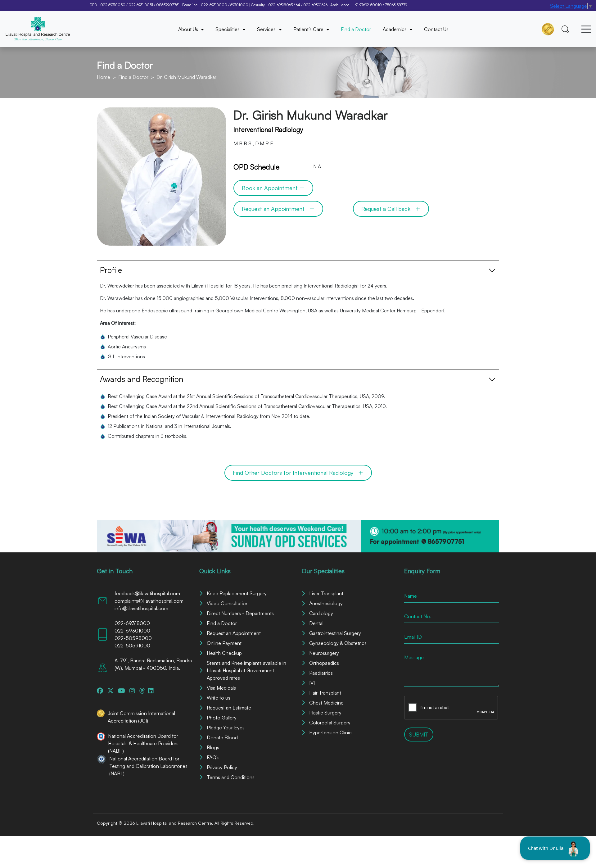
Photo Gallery (222, 717)
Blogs (213, 747)
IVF (312, 683)
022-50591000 (132, 645)
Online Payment (224, 643)
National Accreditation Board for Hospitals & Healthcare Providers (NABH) (143, 743)
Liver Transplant (326, 593)
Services (267, 29)
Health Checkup (224, 653)
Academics (395, 29)
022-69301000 (132, 631)
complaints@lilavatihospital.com (149, 601)
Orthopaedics (324, 663)
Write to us (218, 698)
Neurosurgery (324, 653)
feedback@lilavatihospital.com (147, 593)
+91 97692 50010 (367, 4)
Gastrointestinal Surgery (335, 633)
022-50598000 (133, 638)
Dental (316, 623)
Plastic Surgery (325, 713)
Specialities (228, 29)
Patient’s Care (309, 29)
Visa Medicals (221, 688)
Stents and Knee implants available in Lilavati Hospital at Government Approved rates (246, 670)
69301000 (239, 4)
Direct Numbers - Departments (240, 613)
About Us (188, 29)
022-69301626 (315, 4)
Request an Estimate (229, 708)
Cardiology (321, 613)
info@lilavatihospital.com (141, 608)
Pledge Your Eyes (226, 727)
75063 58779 (396, 4)
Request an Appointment (234, 633)
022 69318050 (112, 4)
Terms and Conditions (231, 777)
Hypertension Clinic (330, 732)
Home (103, 77)
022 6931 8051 (141, 4)
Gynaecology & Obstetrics (338, 643)
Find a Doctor (356, 29)
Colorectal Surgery (329, 722)
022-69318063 (280, 4)
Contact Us (436, 29)
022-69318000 (214, 4)
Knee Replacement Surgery (237, 593)
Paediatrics (321, 673)
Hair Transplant (325, 693)
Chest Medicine (326, 703)
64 (298, 4)
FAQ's (213, 757)
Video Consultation (228, 603)
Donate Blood (222, 737)
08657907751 (167, 4)
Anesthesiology (326, 603)
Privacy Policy (222, 767)
